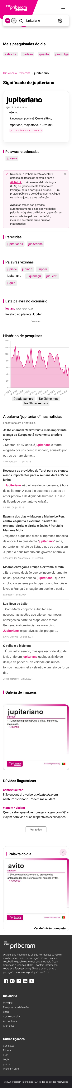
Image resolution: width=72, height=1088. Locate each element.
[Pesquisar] (21, 21)
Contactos (8, 1045)
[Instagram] (12, 983)
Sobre (6, 1012)
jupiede (12, 269)
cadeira (28, 54)
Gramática (8, 1025)
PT (7, 20)
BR (13, 20)
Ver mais (36, 321)
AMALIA (16, 182)
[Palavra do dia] (63, 852)
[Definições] (60, 21)
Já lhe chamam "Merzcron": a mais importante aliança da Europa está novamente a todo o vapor (35, 434)
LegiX (6, 1059)
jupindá (27, 269)
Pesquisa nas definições (16, 1007)
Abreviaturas (10, 1021)
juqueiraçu (34, 276)
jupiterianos (15, 244)
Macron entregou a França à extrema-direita (33, 567)
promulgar (62, 54)
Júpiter (42, 269)
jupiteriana (35, 244)
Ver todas (36, 829)
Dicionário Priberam (16, 73)
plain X (6, 1064)
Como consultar (12, 1016)
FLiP (5, 1055)
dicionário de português (23, 958)
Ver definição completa (50, 928)
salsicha (10, 54)
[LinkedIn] (25, 983)
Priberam (8, 1050)
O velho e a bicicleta (17, 646)
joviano (12, 158)
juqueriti (51, 276)
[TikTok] (19, 983)
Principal (7, 1002)
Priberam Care (11, 1068)
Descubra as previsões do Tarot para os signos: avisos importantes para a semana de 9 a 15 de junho (35, 475)
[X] (32, 983)
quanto (44, 54)
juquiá (11, 283)
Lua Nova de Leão (15, 603)
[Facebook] (6, 983)
